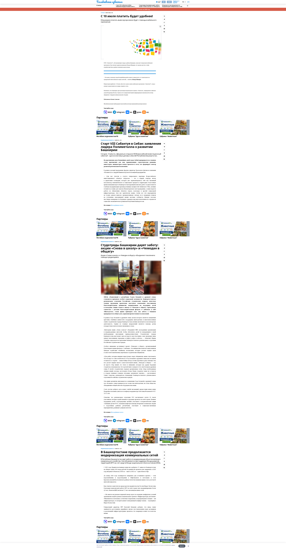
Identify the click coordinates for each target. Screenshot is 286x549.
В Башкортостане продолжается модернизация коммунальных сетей (172, 6)
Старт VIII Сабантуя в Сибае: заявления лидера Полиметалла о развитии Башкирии (125, 6)
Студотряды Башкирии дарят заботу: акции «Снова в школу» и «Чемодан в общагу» (149, 6)
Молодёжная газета (117, 205)
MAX (169, 2)
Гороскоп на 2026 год (143, 9)
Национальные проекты (107, 140)
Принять (182, 546)
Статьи (103, 12)
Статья (98, 5)
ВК (163, 2)
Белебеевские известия (109, 2)
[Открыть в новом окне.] (108, 112)
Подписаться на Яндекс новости (176, 2)
